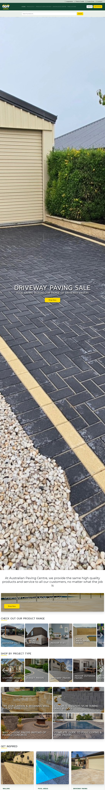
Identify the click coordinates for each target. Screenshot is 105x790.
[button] (5, 635)
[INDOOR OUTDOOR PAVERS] (84, 670)
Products (30, 6)
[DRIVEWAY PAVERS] (60, 670)
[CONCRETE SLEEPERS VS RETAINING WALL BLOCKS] (78, 699)
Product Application (43, 6)
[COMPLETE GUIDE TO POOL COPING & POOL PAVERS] (78, 726)
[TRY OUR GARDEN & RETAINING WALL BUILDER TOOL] (26, 699)
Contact (99, 1)
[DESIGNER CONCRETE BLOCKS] (36, 635)
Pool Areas (43, 789)
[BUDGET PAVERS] (36, 670)
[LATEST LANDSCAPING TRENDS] (84, 635)
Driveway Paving (80, 789)
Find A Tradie (80, 1)
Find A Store (71, 6)
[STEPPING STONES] (12, 670)
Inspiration (69, 1)
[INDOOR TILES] (60, 635)
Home (24, 6)
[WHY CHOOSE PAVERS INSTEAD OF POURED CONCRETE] (26, 726)
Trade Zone (90, 1)
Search (80, 13)
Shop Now (52, 300)
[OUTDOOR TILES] (12, 635)
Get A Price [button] (97, 6)
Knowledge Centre (59, 6)
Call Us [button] (90, 6)
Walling (6, 789)
